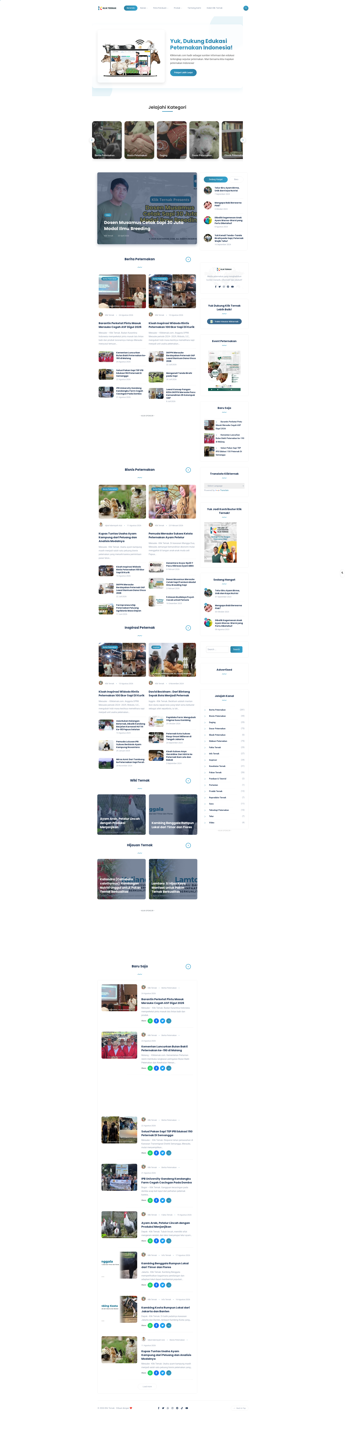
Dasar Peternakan (217, 728)
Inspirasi (156, 647)
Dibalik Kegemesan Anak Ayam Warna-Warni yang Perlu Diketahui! (228, 220)
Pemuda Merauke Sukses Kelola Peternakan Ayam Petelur (171, 535)
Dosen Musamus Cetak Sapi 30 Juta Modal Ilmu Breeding (144, 225)
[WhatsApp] (150, 1020)
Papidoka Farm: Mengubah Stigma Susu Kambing (181, 719)
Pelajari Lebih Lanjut (183, 72)
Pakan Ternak (215, 772)
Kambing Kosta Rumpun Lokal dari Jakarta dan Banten (165, 1309)
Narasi (143, 8)
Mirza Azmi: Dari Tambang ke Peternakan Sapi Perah (130, 761)
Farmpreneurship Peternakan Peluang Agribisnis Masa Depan (128, 608)
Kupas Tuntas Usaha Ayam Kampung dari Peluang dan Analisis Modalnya (118, 537)
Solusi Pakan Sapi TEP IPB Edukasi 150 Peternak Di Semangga (129, 373)
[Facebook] (156, 1020)
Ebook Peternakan (217, 735)
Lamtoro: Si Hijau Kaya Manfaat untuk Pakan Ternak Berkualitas (169, 887)
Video (108, 215)
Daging (212, 722)
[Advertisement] (147, 437)
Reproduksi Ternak (217, 797)
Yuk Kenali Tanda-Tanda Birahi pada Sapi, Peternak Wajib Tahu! (229, 238)
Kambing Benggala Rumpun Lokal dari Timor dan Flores (173, 825)
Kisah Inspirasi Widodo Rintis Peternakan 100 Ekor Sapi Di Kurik (171, 325)
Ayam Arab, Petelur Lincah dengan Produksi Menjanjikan (120, 823)
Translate (224, 490)
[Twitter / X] (162, 1020)
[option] (121, 814)
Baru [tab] (236, 179)
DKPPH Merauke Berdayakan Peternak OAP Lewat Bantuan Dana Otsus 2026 (181, 357)
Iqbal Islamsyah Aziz (113, 525)
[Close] (342, 1424)
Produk (177, 8)
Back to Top (241, 1408)
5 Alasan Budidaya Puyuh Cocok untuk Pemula (180, 598)
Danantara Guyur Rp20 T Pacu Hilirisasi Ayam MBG (180, 564)
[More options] (168, 1020)
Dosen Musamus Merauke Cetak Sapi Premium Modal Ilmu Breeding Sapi (181, 582)
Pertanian (213, 785)
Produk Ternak (215, 791)
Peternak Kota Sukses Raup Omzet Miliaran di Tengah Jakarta (178, 736)
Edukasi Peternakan (218, 741)
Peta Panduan (160, 8)
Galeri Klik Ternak (214, 8)
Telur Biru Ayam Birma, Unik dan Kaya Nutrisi (227, 189)
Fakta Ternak (167, 1215)
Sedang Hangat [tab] (216, 179)
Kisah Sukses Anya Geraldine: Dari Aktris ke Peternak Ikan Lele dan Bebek (179, 755)
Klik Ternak (108, 236)
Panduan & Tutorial (217, 779)
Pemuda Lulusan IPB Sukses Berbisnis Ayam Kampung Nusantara (128, 744)
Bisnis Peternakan (110, 489)
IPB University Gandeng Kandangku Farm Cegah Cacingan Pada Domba (129, 391)
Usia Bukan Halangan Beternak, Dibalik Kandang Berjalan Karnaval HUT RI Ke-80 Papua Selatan (130, 725)
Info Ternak (166, 1255)
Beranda (131, 8)
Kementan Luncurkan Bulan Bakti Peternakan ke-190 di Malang (131, 355)
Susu (211, 804)
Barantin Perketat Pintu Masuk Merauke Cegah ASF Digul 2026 (120, 325)
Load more (147, 1386)
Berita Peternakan (110, 279)
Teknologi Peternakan (219, 810)
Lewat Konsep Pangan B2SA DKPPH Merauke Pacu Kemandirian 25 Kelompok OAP (180, 393)
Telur (211, 816)
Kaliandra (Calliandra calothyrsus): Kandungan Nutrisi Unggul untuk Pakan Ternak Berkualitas (120, 885)
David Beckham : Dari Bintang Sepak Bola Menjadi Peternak (169, 693)
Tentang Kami (194, 8)
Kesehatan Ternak (217, 766)
